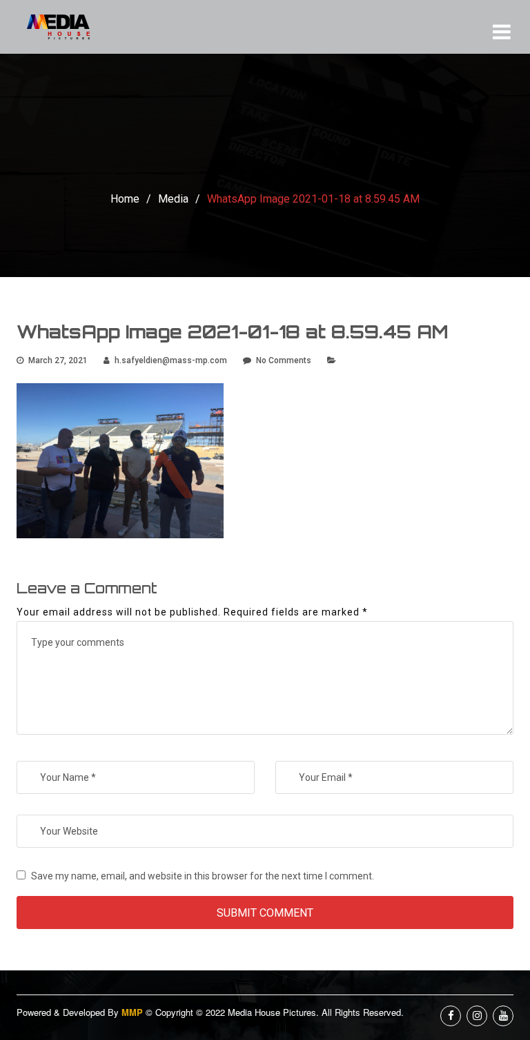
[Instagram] (477, 1016)
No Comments (283, 360)
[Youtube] (503, 1016)
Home (124, 198)
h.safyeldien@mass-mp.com (171, 360)
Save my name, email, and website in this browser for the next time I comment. (202, 875)
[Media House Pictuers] (68, 27)
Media (173, 198)
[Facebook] (450, 1016)
